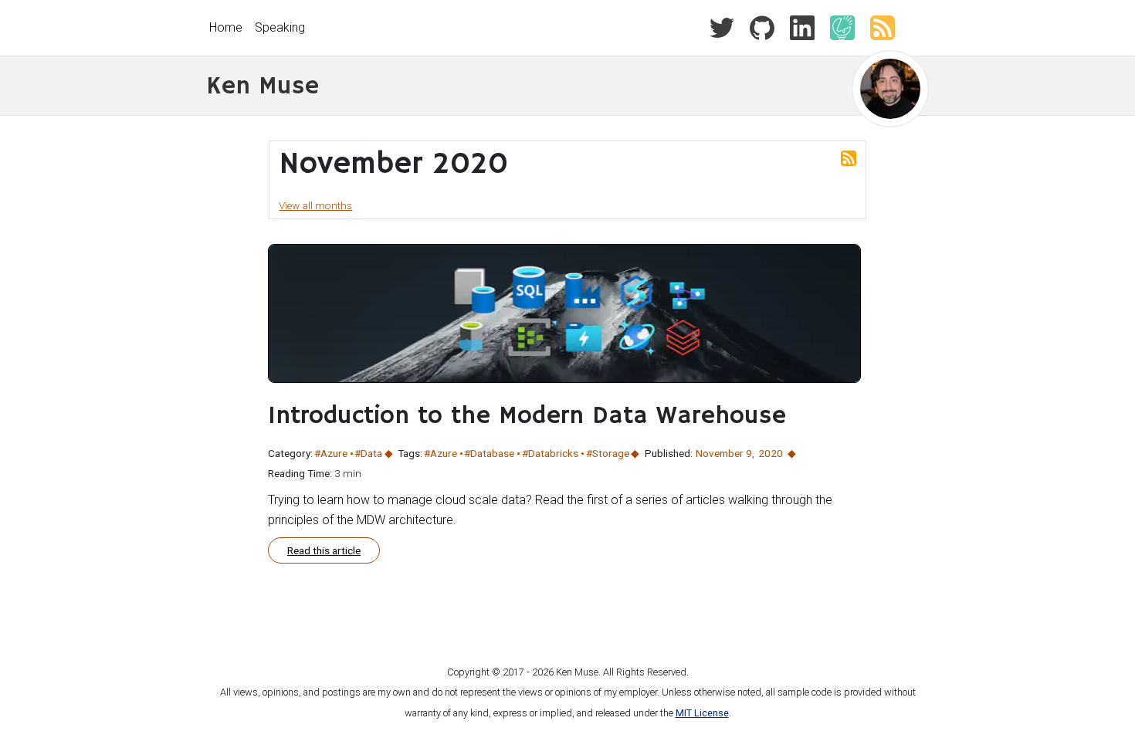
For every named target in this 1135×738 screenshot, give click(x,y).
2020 (770, 453)
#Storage (607, 453)
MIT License (702, 713)
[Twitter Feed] (722, 26)
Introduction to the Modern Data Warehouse (527, 416)
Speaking (280, 27)
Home (225, 27)
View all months (315, 205)
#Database (489, 453)
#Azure (330, 453)
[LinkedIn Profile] (796, 26)
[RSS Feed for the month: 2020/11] (848, 157)
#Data (368, 453)
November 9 (724, 453)
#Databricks (550, 453)
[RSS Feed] (876, 26)
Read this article (324, 550)
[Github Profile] (755, 26)
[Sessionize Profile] (836, 26)
